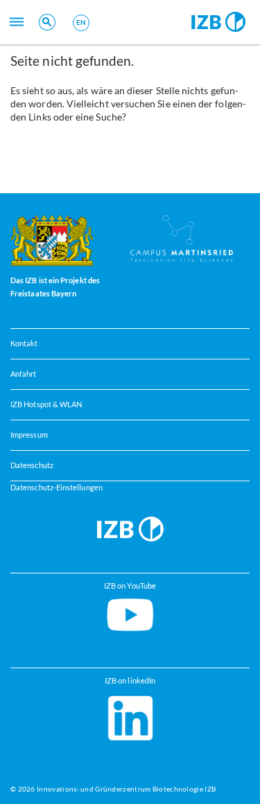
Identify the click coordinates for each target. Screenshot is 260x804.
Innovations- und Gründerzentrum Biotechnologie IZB (126, 789)
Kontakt (24, 343)
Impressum (29, 435)
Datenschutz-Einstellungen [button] (56, 487)
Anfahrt (23, 374)
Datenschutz (31, 465)
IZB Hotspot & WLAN (46, 404)
